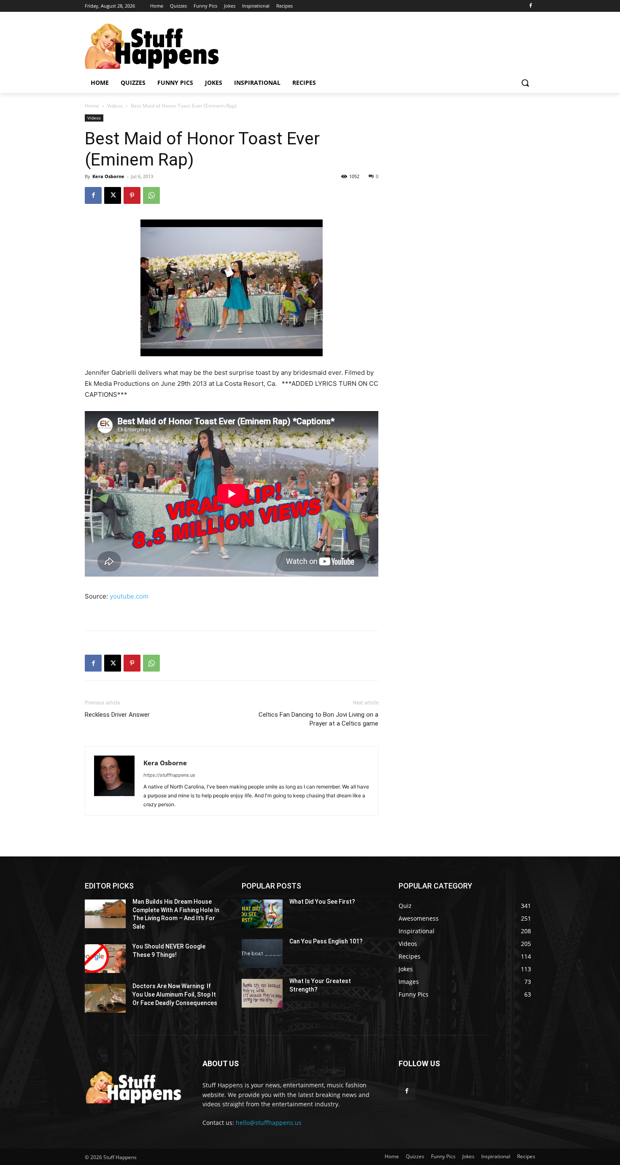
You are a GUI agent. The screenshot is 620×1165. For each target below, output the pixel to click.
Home (92, 105)
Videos (115, 105)
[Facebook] (530, 6)
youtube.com (129, 596)
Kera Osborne (108, 176)
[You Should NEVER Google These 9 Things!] (105, 958)
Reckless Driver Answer (117, 714)
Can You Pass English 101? (326, 941)
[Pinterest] (132, 195)
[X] (112, 195)
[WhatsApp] (151, 195)
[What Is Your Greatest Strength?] (262, 993)
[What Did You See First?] (262, 913)
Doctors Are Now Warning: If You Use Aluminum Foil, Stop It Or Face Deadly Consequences (174, 994)
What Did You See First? (322, 901)
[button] (525, 83)
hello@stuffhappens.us (269, 1123)
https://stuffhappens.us (169, 775)
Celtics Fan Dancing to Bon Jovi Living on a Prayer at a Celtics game (318, 719)
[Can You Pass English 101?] (262, 953)
